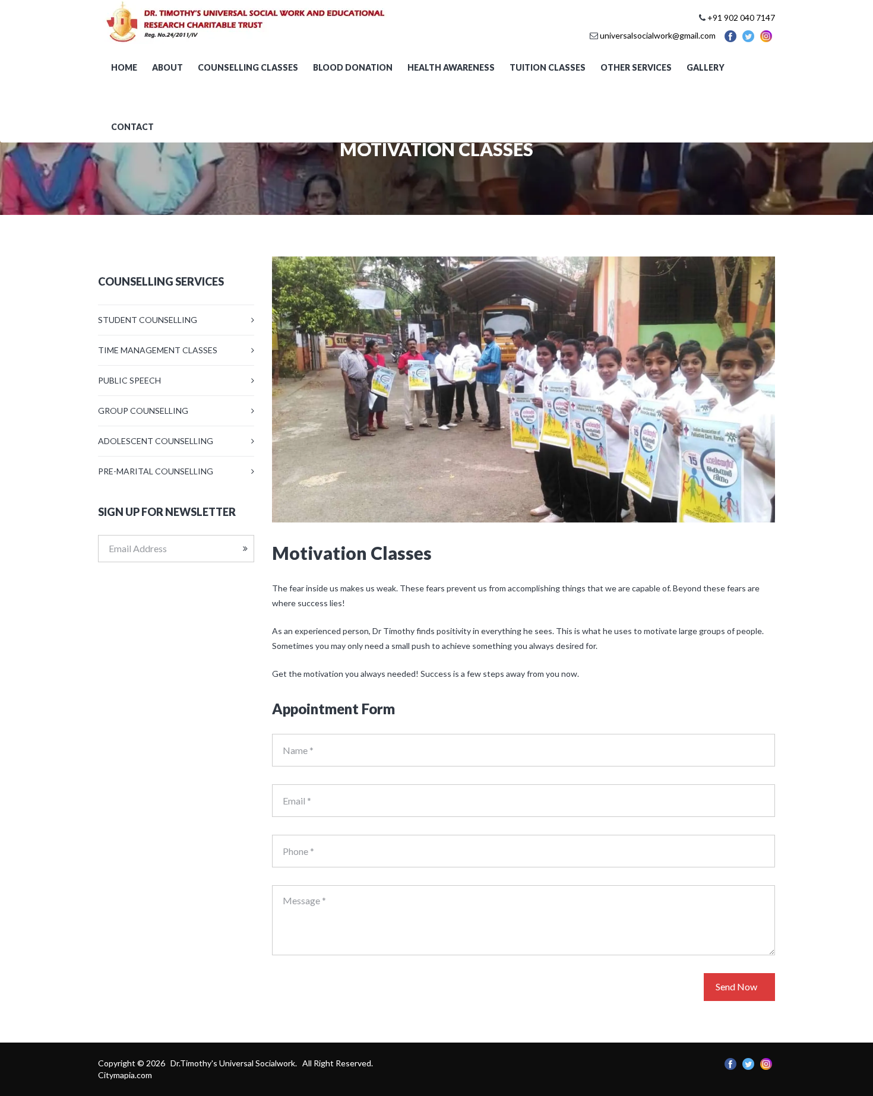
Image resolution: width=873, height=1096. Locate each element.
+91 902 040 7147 (741, 17)
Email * (297, 800)
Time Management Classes (157, 350)
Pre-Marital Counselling (155, 471)
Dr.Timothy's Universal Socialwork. (234, 1063)
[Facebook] (730, 35)
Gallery (706, 67)
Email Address (138, 548)
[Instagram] (766, 35)
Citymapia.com (125, 1075)
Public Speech (129, 380)
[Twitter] (748, 35)
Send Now (736, 986)
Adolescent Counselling (155, 441)
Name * (298, 750)
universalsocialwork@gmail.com (658, 35)
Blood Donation (353, 67)
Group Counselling (143, 411)
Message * (304, 900)
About (167, 67)
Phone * (298, 851)
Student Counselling (147, 320)
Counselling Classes (248, 67)
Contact (132, 127)
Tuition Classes (548, 67)
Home (124, 67)
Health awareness (451, 67)
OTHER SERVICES (636, 67)
